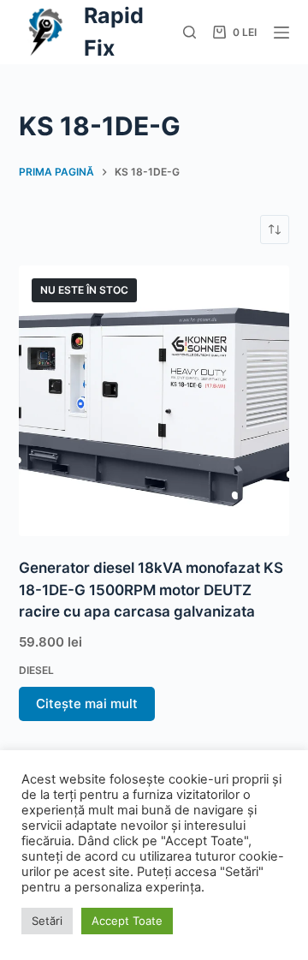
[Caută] (189, 32)
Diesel (36, 670)
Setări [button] (47, 920)
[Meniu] (281, 32)
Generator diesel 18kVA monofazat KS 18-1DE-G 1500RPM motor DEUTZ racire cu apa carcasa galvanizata (151, 589)
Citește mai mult (87, 703)
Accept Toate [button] (127, 920)
